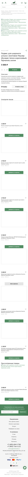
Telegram (16, 463)
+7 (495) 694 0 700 (14, 444)
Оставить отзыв (19, 86)
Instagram (14, 463)
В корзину (14, 69)
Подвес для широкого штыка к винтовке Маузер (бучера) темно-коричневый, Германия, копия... (14, 390)
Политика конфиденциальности (14, 472)
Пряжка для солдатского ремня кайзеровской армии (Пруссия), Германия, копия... (13, 275)
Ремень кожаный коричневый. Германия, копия (12, 125)
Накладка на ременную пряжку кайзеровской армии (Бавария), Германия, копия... (13, 312)
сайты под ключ (14, 474)
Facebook (11, 463)
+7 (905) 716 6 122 (14, 446)
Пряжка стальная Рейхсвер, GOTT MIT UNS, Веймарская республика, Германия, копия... (13, 237)
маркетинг (21, 474)
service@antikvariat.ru (14, 448)
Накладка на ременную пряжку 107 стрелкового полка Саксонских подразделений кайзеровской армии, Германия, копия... (13, 349)
